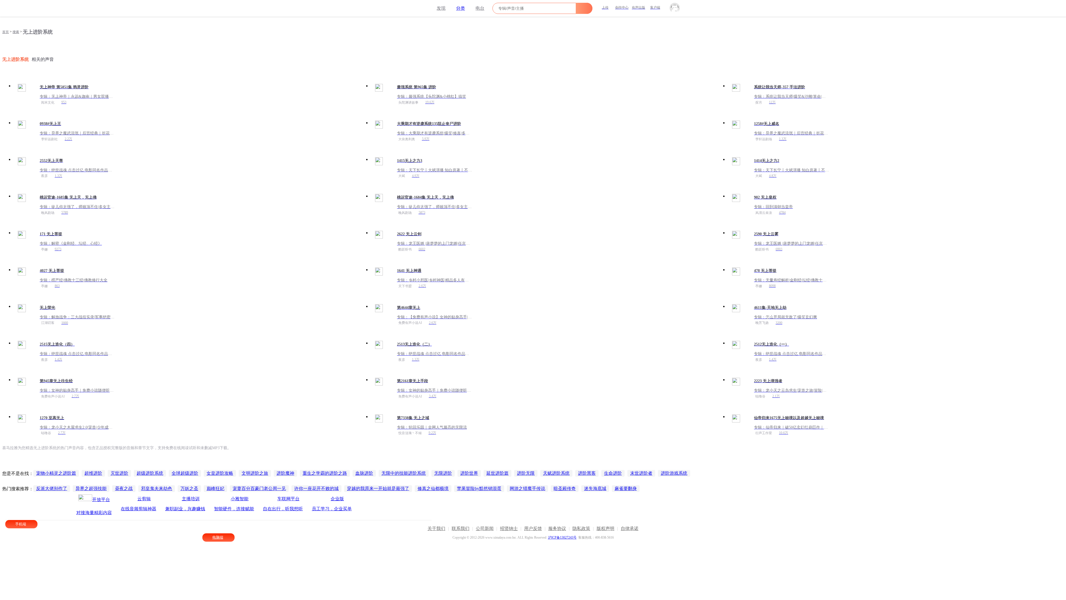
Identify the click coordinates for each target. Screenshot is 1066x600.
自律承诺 (629, 528)
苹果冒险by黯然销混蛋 (479, 488)
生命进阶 (613, 473)
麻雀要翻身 (626, 488)
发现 (441, 8)
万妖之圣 (189, 488)
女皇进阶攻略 (220, 473)
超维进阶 (93, 473)
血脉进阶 (364, 473)
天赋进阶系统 (556, 473)
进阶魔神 (285, 473)
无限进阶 (443, 473)
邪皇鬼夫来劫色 (156, 488)
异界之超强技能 (91, 488)
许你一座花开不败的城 (316, 488)
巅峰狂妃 (215, 488)
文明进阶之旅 (255, 473)
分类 (460, 8)
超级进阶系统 (150, 473)
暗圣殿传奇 (565, 488)
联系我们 (460, 528)
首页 (5, 32)
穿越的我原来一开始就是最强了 (378, 488)
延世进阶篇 (497, 473)
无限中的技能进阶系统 (403, 473)
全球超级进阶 (185, 473)
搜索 (15, 32)
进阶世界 (469, 473)
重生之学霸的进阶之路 (325, 473)
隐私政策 (581, 528)
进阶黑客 (587, 473)
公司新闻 (485, 528)
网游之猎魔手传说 (527, 488)
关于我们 (436, 528)
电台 (480, 8)
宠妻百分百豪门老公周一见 (259, 488)
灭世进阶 (119, 473)
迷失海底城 (595, 488)
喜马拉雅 (404, 8)
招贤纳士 (509, 528)
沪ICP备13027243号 (562, 537)
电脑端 (217, 537)
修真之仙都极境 (433, 488)
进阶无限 (526, 473)
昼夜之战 (124, 488)
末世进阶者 (641, 473)
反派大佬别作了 (51, 488)
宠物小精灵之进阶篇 (56, 473)
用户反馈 (533, 528)
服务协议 (557, 528)
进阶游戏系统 (674, 473)
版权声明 (605, 528)
